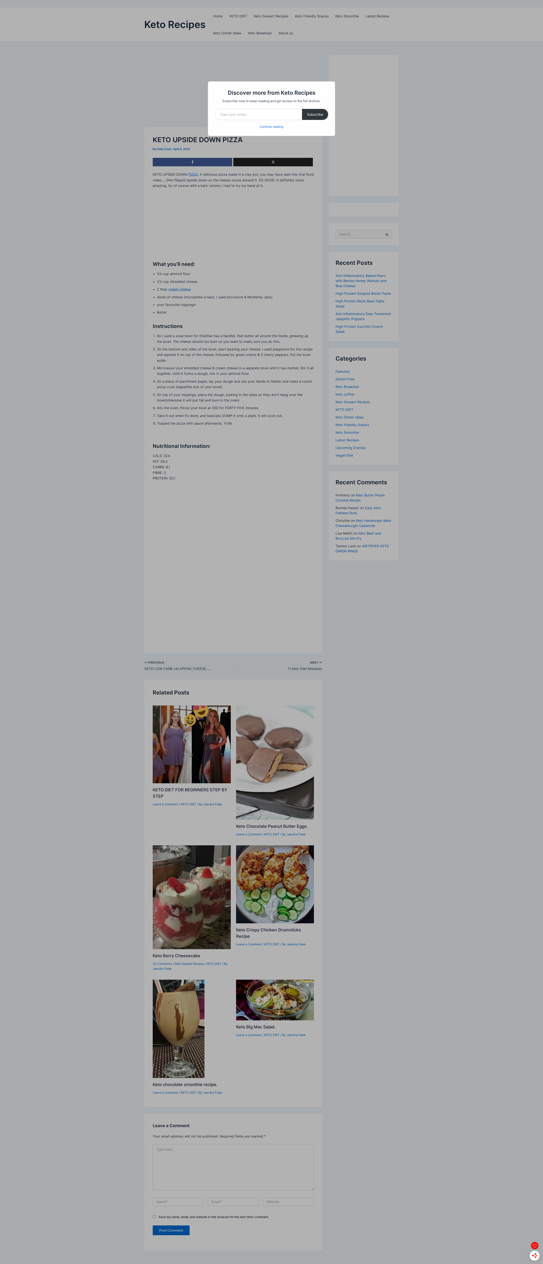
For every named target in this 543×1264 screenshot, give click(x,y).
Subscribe (315, 114)
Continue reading (271, 126)
